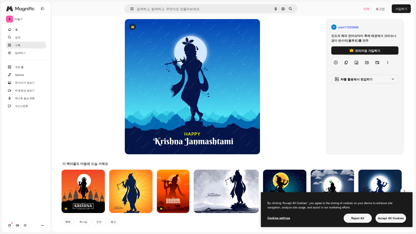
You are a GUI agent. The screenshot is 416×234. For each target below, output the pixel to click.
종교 (113, 221)
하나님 (83, 221)
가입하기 (401, 8)
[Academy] (17, 225)
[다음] (404, 191)
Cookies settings (278, 218)
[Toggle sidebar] (42, 8)
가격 (366, 8)
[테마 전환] (25, 225)
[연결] (9, 225)
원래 (149, 27)
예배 (67, 221)
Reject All (357, 218)
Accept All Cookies (391, 218)
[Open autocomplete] (130, 8)
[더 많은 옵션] (387, 62)
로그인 (380, 8)
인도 (99, 221)
